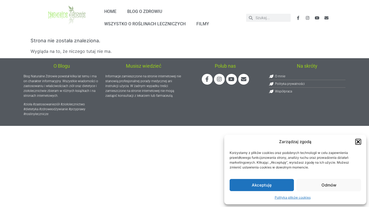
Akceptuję (262, 185)
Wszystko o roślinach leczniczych (145, 23)
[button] (358, 141)
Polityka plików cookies (293, 197)
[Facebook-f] (298, 18)
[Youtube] (317, 18)
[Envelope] (327, 18)
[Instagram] (219, 79)
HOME (110, 11)
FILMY (202, 23)
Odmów (328, 185)
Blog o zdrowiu (144, 11)
